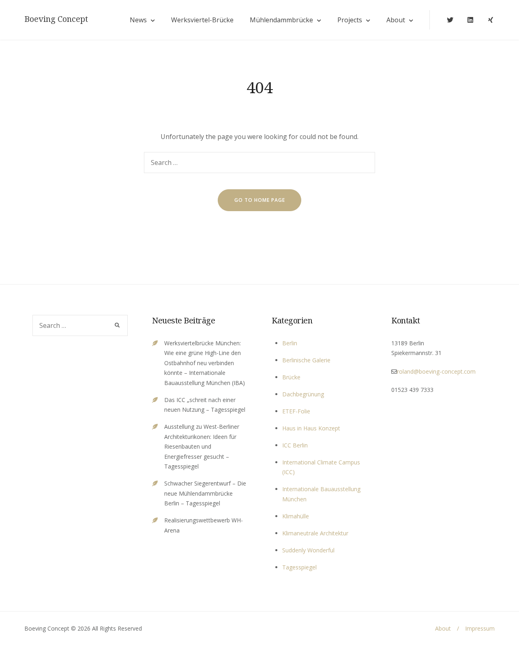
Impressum (480, 628)
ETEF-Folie (296, 411)
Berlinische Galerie (306, 360)
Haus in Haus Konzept (311, 428)
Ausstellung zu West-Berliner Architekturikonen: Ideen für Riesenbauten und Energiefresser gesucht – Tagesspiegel (201, 446)
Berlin (289, 343)
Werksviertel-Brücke (202, 19)
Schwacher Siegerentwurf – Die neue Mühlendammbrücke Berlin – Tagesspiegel (205, 493)
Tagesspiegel (299, 567)
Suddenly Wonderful (308, 550)
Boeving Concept (56, 19)
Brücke (291, 377)
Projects (349, 19)
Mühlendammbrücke (281, 19)
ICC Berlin (295, 445)
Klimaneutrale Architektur (315, 533)
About (395, 19)
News (138, 19)
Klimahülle (295, 516)
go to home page (259, 200)
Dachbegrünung (303, 394)
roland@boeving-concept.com (436, 371)
